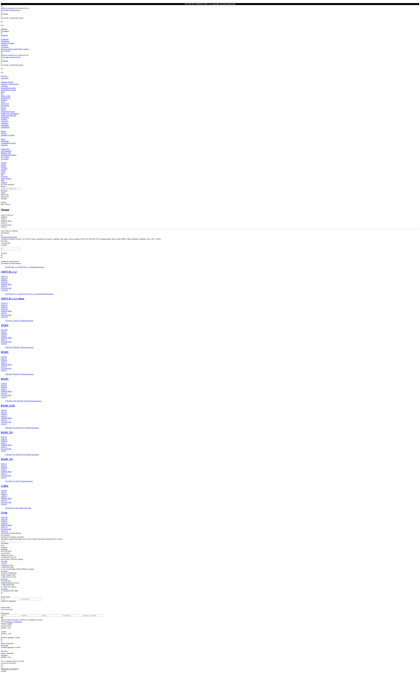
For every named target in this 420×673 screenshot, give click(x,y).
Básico (3, 139)
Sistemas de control (7, 43)
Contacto (26, 49)
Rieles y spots (5, 96)
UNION (4, 163)
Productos (4, 35)
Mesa (3, 92)
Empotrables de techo (8, 88)
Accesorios (5, 47)
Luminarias (5, 39)
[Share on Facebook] (2, 255)
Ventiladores (5, 41)
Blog (21, 49)
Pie (2, 94)
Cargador (4, 169)
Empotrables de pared (8, 90)
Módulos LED (6, 153)
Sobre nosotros (13, 49)
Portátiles (4, 119)
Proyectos (4, 49)
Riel (2, 175)
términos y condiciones (14, 622)
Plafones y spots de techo (9, 84)
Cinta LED (5, 121)
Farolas (3, 110)
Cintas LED (5, 149)
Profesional (5, 141)
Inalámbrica (5, 117)
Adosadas (4, 123)
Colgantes (4, 86)
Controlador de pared (8, 143)
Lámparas (4, 45)
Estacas (3, 108)
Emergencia (5, 106)
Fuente (3, 171)
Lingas (3, 173)
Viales (3, 102)
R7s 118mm (5, 157)
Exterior (3, 133)
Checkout (4, 655)
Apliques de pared (7, 82)
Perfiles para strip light (8, 115)
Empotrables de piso (8, 112)
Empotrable (5, 125)
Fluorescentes (5, 98)
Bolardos (4, 100)
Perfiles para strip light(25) (10, 113)
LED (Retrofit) (6, 151)
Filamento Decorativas (8, 155)
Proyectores (5, 104)
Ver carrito (4, 645)
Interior (3, 131)
